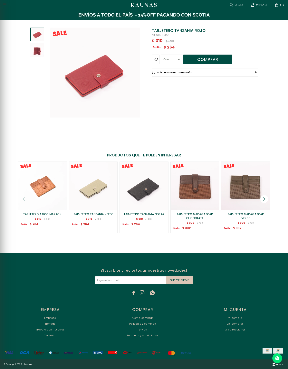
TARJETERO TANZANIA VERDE (93, 214)
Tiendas (50, 324)
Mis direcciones (235, 329)
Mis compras (235, 324)
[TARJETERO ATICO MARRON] (42, 186)
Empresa (50, 318)
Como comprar (142, 318)
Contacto (50, 335)
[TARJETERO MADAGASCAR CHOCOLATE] (194, 186)
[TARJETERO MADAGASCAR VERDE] (245, 186)
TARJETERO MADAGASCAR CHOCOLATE (195, 216)
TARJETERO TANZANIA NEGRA (144, 214)
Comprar (207, 59)
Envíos (143, 329)
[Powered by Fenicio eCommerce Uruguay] (278, 364)
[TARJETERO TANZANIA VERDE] (93, 186)
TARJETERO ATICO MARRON (42, 214)
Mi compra (235, 318)
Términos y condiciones (143, 335)
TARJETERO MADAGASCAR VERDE (245, 216)
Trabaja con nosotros (50, 329)
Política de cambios (142, 324)
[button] (264, 199)
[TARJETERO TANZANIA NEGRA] (144, 186)
